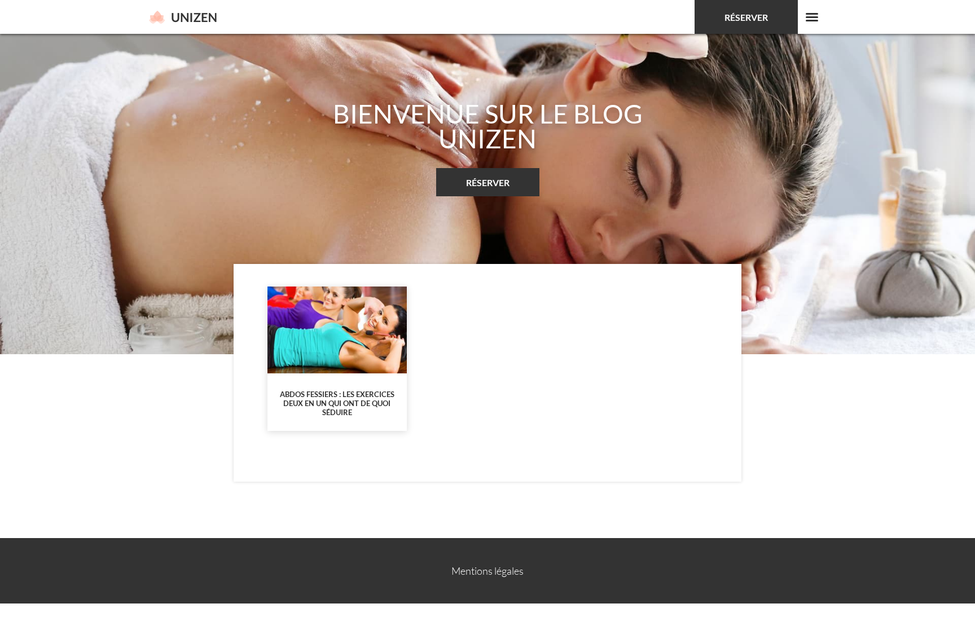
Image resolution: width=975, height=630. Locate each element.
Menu (812, 17)
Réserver (746, 17)
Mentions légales (487, 571)
